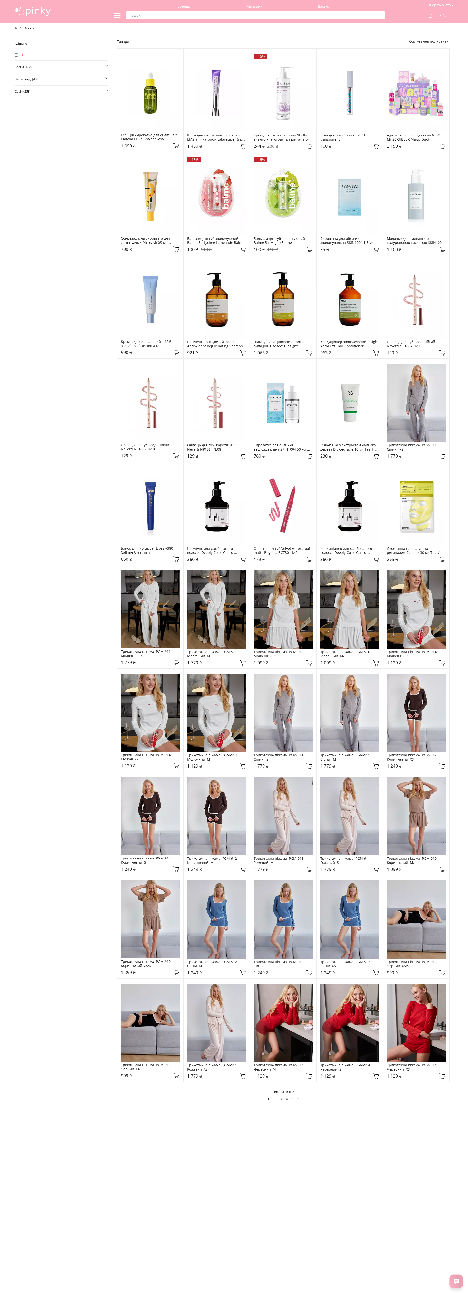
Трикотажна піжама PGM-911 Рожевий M (279, 861)
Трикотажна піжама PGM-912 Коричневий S (146, 860)
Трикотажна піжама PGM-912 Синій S (279, 964)
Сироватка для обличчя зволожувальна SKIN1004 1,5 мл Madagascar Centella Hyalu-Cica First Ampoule (347, 241)
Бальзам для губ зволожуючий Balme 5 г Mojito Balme (280, 241)
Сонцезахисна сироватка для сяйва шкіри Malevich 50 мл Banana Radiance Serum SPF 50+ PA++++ (148, 240)
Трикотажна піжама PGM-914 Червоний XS (412, 1067)
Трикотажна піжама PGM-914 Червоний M (279, 1067)
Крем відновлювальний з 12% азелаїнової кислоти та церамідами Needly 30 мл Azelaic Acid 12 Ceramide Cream (149, 344)
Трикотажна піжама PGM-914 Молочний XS (412, 654)
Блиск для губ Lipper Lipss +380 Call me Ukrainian (147, 550)
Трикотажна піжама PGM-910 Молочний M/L (345, 654)
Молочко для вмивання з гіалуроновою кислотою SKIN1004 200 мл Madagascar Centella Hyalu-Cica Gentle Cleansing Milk (416, 241)
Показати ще (283, 1092)
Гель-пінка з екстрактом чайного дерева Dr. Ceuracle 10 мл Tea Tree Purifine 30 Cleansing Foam (349, 447)
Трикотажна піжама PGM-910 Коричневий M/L (412, 861)
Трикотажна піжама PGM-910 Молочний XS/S (279, 654)
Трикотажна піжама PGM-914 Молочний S (146, 757)
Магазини (254, 6)
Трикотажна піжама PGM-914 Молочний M (212, 757)
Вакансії (325, 6)
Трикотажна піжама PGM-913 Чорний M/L (146, 1067)
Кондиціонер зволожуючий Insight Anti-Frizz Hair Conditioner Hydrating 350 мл (349, 344)
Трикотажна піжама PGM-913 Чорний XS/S (412, 964)
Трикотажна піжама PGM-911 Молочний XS (146, 654)
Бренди (183, 6)
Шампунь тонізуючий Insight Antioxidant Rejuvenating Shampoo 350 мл (216, 344)
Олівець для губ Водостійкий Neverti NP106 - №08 (211, 447)
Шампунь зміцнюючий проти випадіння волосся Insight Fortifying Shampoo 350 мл (279, 344)
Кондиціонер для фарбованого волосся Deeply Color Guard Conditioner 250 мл (346, 551)
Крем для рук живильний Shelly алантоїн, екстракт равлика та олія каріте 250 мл (283, 137)
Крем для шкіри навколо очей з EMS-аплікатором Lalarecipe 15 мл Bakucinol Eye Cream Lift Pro (216, 137)
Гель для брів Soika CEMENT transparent (344, 137)
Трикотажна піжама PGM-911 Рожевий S (345, 861)
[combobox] (442, 41)
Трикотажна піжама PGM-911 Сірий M (345, 757)
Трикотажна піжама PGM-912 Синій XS (345, 964)
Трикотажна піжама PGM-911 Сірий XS (412, 447)
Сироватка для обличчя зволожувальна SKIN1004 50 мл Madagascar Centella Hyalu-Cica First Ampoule (280, 447)
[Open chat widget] (456, 1281)
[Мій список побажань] (443, 15)
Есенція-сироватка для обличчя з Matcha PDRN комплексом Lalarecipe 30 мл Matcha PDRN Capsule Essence (149, 137)
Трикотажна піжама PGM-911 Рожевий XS (212, 1067)
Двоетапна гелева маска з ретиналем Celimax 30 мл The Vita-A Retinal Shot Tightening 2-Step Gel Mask (416, 551)
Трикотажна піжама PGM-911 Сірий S (279, 757)
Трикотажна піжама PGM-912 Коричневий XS (412, 757)
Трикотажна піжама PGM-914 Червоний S (345, 1067)
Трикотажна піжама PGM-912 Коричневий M (212, 861)
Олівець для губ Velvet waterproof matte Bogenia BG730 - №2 (282, 551)
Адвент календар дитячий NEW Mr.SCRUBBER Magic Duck (414, 137)
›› (298, 1098)
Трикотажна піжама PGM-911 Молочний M (212, 654)
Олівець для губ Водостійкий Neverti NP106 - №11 (411, 344)
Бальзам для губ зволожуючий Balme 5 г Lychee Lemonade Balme (215, 241)
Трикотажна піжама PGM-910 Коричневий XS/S (146, 964)
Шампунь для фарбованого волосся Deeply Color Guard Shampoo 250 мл (210, 551)
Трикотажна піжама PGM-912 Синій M (212, 964)
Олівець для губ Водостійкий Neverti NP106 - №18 (145, 447)
